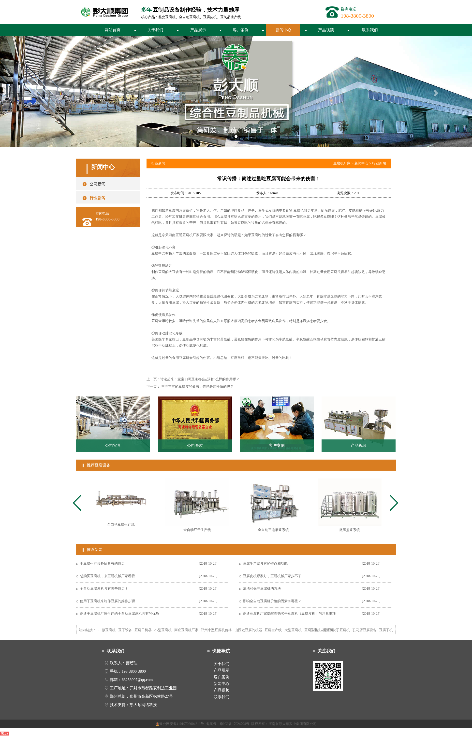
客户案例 (241, 30)
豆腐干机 (359, 630)
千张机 (301, 630)
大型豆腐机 (265, 630)
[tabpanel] (121, 504)
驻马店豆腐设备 (337, 630)
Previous (77, 503)
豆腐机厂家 (342, 163)
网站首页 (112, 30)
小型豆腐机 (135, 630)
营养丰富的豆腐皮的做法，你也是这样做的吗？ (197, 386)
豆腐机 (288, 630)
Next (394, 503)
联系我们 (370, 30)
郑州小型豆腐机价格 (189, 630)
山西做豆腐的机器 (221, 630)
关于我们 (155, 30)
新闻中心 (283, 30)
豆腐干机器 (115, 630)
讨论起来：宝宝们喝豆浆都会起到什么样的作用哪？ (199, 379)
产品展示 (198, 30)
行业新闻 (379, 163)
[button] (35, 91)
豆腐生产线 (246, 630)
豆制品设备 (389, 630)
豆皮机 (373, 630)
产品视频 (326, 30)
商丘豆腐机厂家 (159, 630)
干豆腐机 (316, 630)
